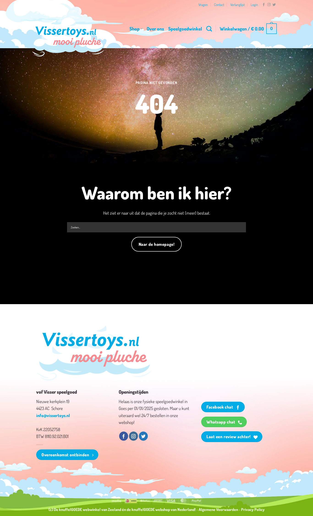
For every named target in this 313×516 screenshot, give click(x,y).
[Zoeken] (209, 28)
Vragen (203, 4)
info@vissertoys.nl (53, 415)
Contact (219, 4)
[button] (248, 29)
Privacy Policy (253, 509)
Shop (134, 28)
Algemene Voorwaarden (218, 509)
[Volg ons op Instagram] (269, 5)
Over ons (155, 28)
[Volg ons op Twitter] (274, 5)
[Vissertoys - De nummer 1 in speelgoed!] (68, 37)
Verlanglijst (237, 4)
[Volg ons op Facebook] (263, 5)
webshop (162, 509)
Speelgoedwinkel (185, 28)
